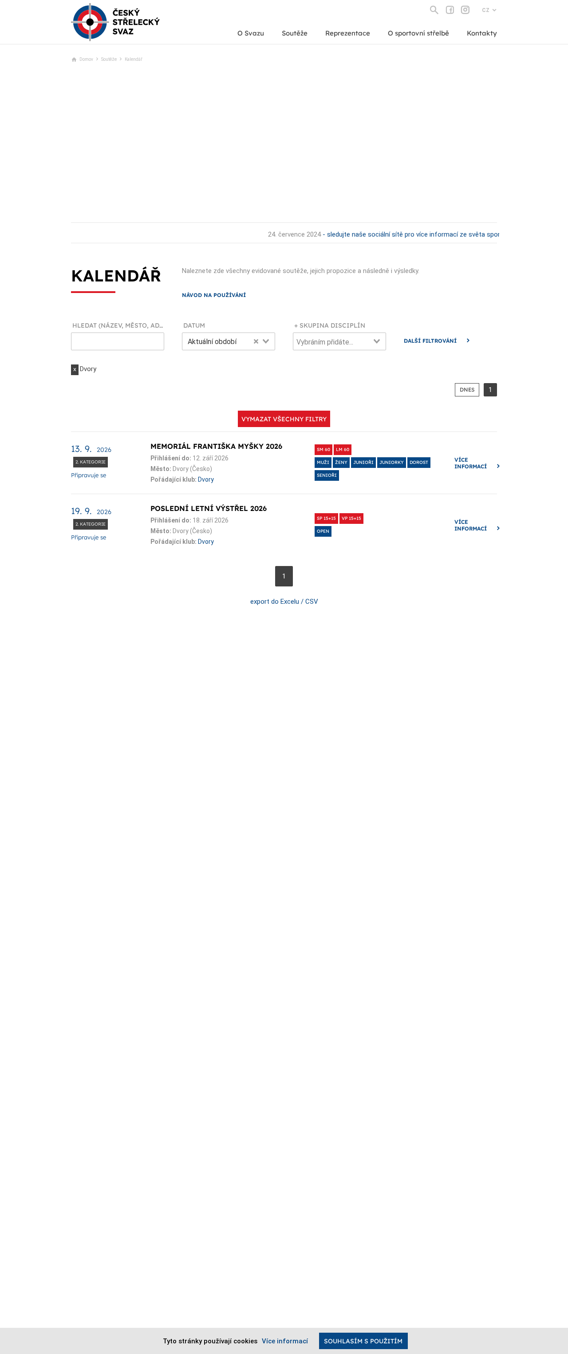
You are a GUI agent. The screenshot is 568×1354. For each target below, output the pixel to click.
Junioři (363, 462)
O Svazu (250, 33)
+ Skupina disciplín (329, 325)
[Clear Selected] (256, 341)
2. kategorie (90, 462)
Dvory (206, 479)
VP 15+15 (351, 518)
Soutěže (295, 33)
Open (323, 531)
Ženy (341, 462)
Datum (194, 325)
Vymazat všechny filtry (284, 419)
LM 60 (342, 449)
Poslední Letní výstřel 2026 (208, 508)
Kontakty (482, 33)
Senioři (327, 475)
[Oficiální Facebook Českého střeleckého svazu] (449, 10)
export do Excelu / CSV (284, 602)
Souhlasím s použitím (363, 1341)
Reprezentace (347, 33)
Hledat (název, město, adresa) (118, 325)
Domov (86, 59)
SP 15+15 (326, 518)
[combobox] (228, 341)
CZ (485, 10)
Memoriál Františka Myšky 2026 (216, 446)
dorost (419, 462)
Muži (323, 462)
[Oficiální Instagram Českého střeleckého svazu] (465, 10)
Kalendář (133, 59)
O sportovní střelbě (418, 33)
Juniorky (391, 462)
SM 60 (323, 449)
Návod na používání (214, 295)
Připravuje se (88, 475)
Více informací (470, 463)
